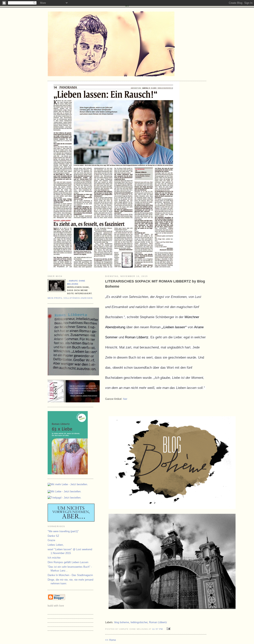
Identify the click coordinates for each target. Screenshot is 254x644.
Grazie (51, 540)
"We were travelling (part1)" (63, 531)
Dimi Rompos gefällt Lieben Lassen (68, 562)
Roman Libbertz (136, 337)
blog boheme (121, 622)
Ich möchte (54, 557)
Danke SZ (53, 535)
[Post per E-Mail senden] (168, 628)
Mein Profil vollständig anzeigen (70, 298)
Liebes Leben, (56, 544)
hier (125, 398)
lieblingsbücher (139, 622)
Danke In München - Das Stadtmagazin (70, 575)
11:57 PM (157, 629)
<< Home (110, 639)
